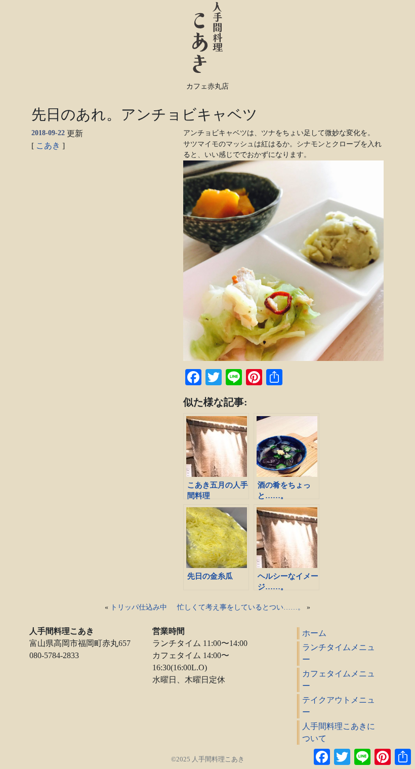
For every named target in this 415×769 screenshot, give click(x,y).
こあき (48, 145)
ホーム (314, 633)
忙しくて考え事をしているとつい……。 (241, 607)
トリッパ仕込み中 (138, 607)
